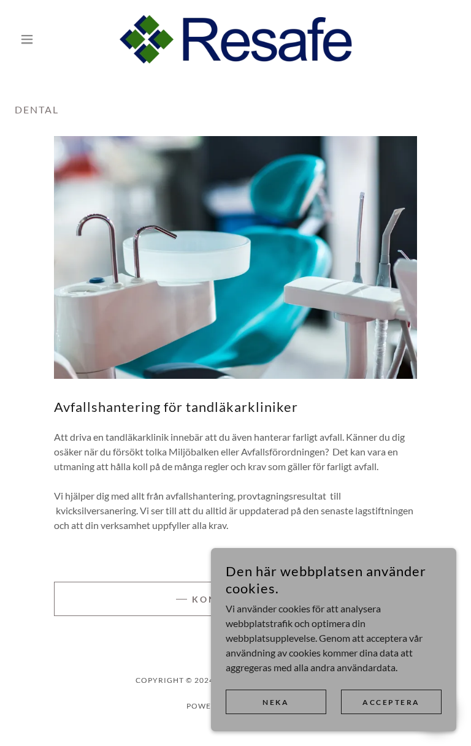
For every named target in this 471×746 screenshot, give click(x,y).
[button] (48, 39)
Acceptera (391, 702)
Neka (275, 702)
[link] (235, 39)
